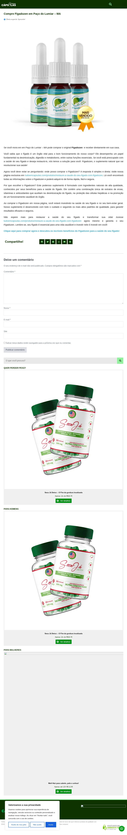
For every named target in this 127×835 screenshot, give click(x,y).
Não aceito (37, 825)
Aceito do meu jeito (18, 825)
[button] (124, 4)
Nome (7, 308)
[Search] (120, 361)
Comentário (9, 272)
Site (5, 331)
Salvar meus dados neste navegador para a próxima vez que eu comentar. (38, 343)
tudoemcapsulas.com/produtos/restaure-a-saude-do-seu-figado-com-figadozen (64, 175)
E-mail (7, 320)
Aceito (50, 825)
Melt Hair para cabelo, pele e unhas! (63, 783)
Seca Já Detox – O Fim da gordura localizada (63, 492)
